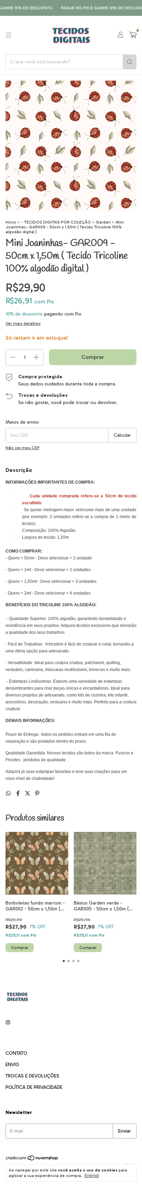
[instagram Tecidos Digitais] (8, 1022)
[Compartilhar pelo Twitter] (28, 793)
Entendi (91, 1175)
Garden (103, 222)
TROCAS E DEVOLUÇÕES (32, 1076)
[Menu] (9, 35)
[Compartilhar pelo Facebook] (18, 793)
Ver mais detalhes (23, 323)
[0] (132, 35)
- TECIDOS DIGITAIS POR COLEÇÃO (56, 222)
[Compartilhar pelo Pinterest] (37, 793)
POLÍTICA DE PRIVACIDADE (34, 1087)
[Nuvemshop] (32, 1159)
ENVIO (12, 1064)
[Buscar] (129, 61)
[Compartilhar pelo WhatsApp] (9, 793)
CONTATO (16, 1053)
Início (11, 222)
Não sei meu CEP (23, 447)
